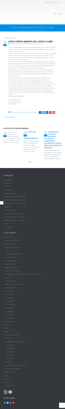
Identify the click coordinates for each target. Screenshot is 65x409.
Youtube (10, 395)
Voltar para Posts (10, 30)
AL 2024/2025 (8, 172)
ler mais (16, 135)
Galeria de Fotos (8, 182)
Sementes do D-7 (11, 273)
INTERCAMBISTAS (9, 364)
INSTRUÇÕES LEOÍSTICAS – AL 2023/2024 (15, 196)
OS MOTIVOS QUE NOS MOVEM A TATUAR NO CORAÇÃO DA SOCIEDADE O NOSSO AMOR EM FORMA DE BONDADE (52, 132)
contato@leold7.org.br (53, 2)
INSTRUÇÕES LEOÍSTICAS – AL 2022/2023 (15, 192)
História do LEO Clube (11, 236)
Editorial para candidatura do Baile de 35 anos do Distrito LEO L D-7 (24, 266)
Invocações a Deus (9, 202)
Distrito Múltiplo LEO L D (12, 253)
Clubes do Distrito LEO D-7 (12, 327)
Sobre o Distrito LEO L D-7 (12, 233)
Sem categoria (8, 219)
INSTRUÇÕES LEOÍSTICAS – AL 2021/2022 (14, 189)
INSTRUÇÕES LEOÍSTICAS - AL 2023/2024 (32, 36)
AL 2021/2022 (9, 283)
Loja (5, 368)
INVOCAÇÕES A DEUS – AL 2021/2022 (14, 206)
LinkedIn (47, 105)
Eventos (6, 374)
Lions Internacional (10, 249)
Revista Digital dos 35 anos (14, 246)
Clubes (6, 324)
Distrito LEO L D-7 (9, 229)
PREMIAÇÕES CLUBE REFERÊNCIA (15, 334)
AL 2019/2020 (10, 351)
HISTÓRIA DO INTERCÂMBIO (12, 361)
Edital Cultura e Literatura (13, 263)
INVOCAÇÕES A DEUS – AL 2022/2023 (14, 212)
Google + (50, 105)
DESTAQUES (8, 330)
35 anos (8, 243)
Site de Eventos (9, 378)
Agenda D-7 (7, 371)
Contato (6, 317)
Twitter (43, 105)
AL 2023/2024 (9, 290)
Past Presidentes (9, 314)
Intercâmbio (7, 199)
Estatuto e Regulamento (12, 260)
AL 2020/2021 (10, 347)
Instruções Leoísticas (15, 36)
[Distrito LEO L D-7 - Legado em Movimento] (9, 10)
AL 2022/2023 (9, 287)
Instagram (13, 395)
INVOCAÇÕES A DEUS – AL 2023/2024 (14, 209)
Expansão (8, 270)
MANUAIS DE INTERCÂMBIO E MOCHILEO (16, 357)
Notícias (6, 216)
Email (53, 105)
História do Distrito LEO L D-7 (13, 239)
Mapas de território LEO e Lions (14, 276)
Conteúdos (7, 179)
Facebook (40, 105)
